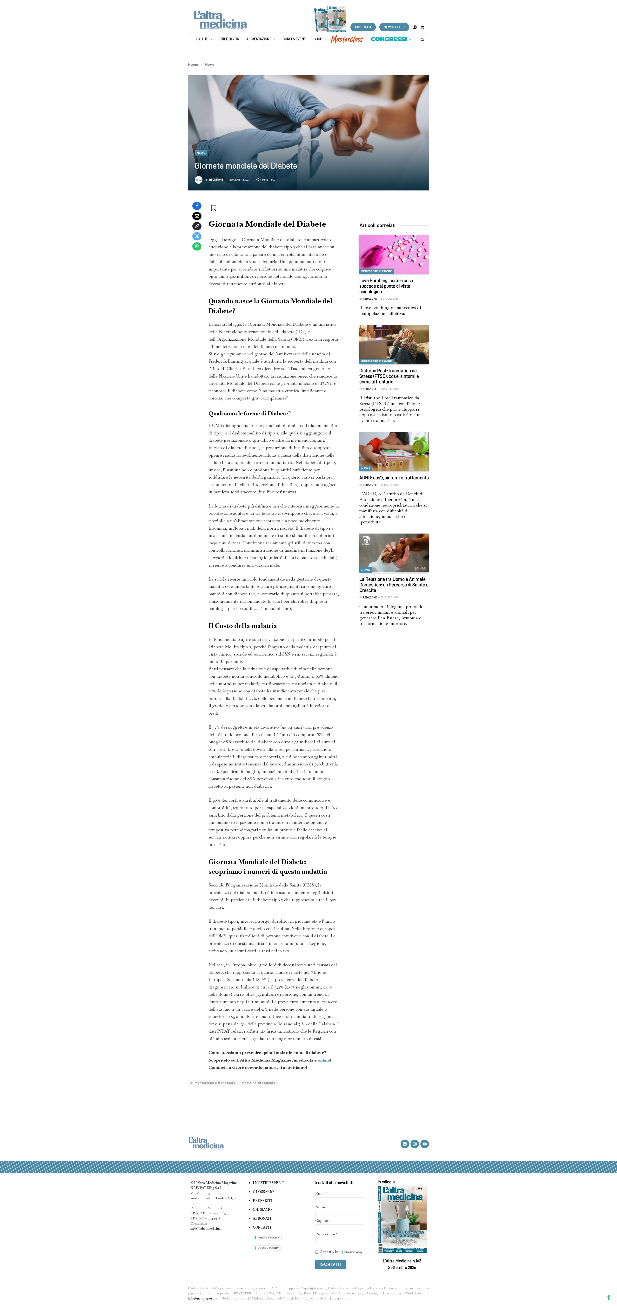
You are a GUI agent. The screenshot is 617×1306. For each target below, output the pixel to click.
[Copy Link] (196, 226)
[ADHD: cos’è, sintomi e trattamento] (394, 451)
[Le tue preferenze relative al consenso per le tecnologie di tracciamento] (608, 1297)
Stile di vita (229, 39)
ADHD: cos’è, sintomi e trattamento (394, 477)
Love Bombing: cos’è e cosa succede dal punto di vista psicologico (386, 286)
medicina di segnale (258, 1083)
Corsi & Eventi (295, 39)
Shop (318, 39)
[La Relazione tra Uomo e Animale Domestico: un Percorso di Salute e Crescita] (394, 553)
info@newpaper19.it (203, 1298)
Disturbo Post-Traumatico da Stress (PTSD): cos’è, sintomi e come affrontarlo (389, 376)
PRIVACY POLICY (269, 1237)
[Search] (422, 39)
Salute (202, 39)
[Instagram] (414, 1144)
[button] (214, 208)
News (201, 153)
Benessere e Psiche (376, 271)
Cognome (324, 1220)
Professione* (326, 1234)
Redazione (216, 179)
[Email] (196, 216)
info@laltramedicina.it (206, 1228)
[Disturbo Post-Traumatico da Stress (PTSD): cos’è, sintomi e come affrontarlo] (394, 344)
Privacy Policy (353, 1252)
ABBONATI (363, 27)
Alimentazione (258, 39)
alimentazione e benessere (212, 1083)
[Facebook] (196, 206)
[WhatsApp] (196, 246)
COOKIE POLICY (268, 1248)
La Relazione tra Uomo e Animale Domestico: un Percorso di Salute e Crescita (394, 585)
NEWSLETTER (394, 27)
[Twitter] (196, 236)
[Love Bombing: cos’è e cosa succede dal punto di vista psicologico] (394, 254)
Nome (320, 1207)
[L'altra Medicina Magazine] (220, 20)
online (324, 1060)
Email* (321, 1193)
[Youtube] (424, 1144)
